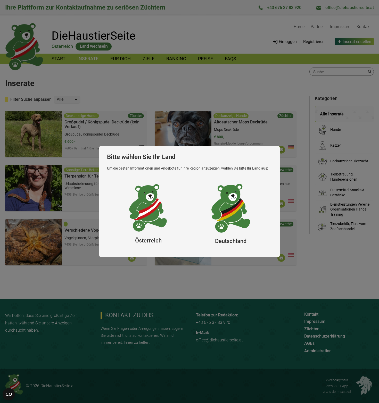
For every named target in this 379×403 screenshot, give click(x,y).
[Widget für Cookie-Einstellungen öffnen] (9, 394)
